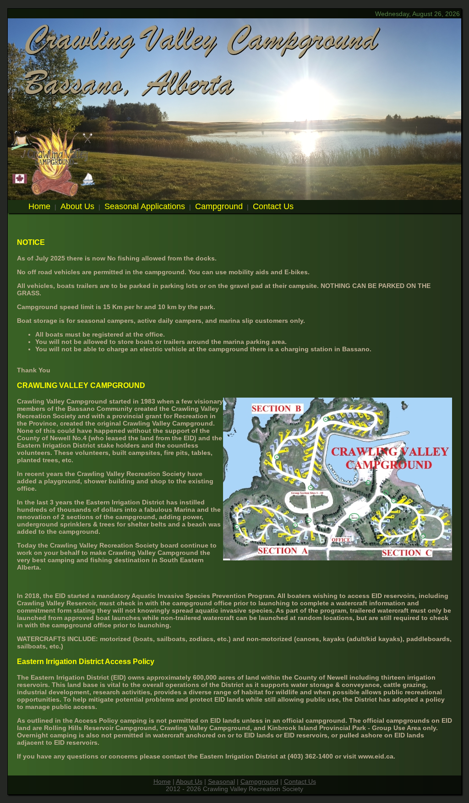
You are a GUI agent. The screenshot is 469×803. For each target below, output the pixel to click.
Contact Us (273, 206)
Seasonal (221, 781)
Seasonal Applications (144, 206)
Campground (219, 206)
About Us (77, 206)
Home (39, 206)
